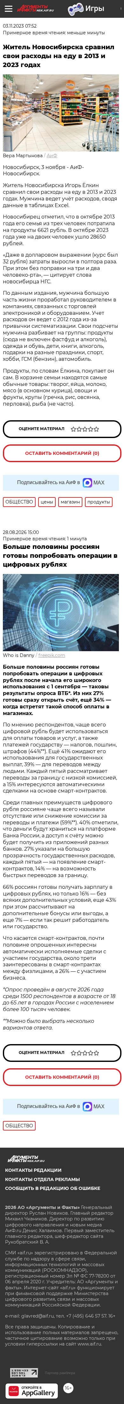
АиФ (52, 156)
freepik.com (51, 655)
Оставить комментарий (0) (62, 453)
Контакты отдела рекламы (42, 1179)
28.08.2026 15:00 (21, 532)
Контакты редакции (33, 1170)
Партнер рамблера (60, 1373)
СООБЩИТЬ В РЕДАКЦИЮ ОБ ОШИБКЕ (52, 1188)
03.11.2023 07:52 (20, 26)
